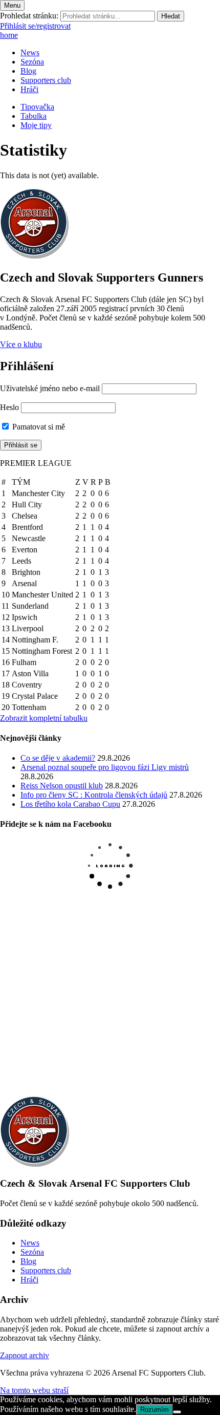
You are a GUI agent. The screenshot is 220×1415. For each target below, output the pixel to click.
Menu (12, 5)
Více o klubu (21, 344)
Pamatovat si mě (37, 426)
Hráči (29, 89)
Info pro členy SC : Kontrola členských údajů (93, 794)
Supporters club (45, 80)
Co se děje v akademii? (57, 758)
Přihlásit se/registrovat (35, 26)
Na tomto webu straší (34, 1390)
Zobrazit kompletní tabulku (43, 718)
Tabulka (33, 116)
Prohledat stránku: (29, 15)
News (29, 52)
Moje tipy (36, 125)
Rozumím (154, 1409)
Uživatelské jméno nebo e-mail (50, 388)
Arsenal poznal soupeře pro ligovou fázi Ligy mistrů (104, 767)
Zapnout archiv (24, 1355)
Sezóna (32, 61)
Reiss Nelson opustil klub (61, 785)
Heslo (9, 407)
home (9, 35)
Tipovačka (37, 106)
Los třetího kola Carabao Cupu (70, 804)
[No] (177, 1411)
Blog (28, 71)
